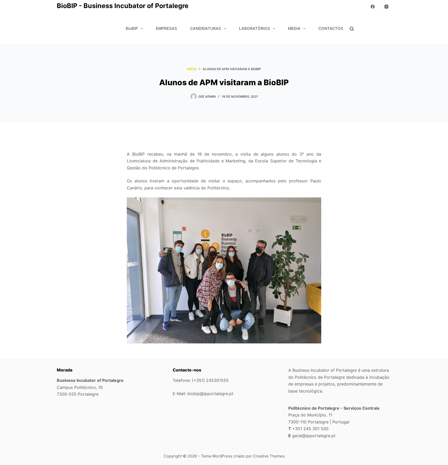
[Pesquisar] (352, 29)
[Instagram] (386, 6)
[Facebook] (373, 6)
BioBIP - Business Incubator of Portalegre (122, 6)
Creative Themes (269, 456)
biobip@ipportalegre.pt (210, 393)
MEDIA (294, 28)
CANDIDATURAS (205, 28)
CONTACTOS (330, 28)
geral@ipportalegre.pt (313, 435)
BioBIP (132, 28)
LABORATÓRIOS (254, 28)
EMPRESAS (166, 28)
